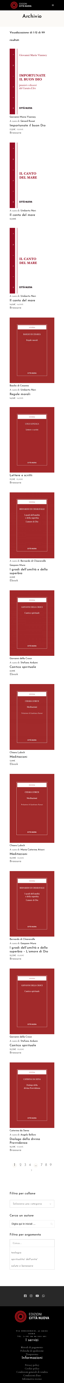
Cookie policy (32, 1368)
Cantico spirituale (23, 667)
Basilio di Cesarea (19, 386)
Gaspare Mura (17, 565)
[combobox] (32, 1204)
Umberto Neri (28, 211)
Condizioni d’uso (32, 1375)
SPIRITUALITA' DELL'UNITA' (24, 1259)
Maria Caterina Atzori (33, 850)
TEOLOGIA (16, 1252)
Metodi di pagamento (32, 1347)
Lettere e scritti (21, 475)
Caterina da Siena (19, 1130)
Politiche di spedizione (32, 1350)
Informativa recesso (32, 1378)
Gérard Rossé (28, 121)
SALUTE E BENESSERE (22, 1266)
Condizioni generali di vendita (32, 1372)
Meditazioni (18, 756)
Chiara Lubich (17, 752)
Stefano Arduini (29, 663)
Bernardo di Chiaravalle (33, 561)
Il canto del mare (22, 215)
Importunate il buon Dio (28, 125)
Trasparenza (32, 1354)
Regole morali (20, 394)
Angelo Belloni (28, 1135)
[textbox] (32, 1204)
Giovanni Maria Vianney (23, 117)
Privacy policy (32, 1365)
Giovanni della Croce (21, 658)
